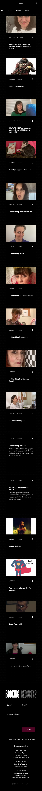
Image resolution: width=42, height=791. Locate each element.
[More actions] (33, 37)
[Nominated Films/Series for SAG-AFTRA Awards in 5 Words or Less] (21, 24)
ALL (2, 10)
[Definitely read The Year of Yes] (21, 149)
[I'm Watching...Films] (21, 233)
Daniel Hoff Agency (21, 764)
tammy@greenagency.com (21, 757)
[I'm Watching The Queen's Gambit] (21, 358)
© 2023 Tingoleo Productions (21, 784)
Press (10, 10)
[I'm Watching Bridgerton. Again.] (21, 275)
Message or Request (15, 714)
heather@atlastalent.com (20, 778)
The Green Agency (21, 753)
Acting (18, 10)
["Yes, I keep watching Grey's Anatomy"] (21, 567)
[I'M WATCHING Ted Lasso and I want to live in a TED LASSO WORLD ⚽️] (21, 107)
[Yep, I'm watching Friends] (21, 400)
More (27, 10)
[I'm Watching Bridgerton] (21, 316)
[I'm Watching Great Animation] (21, 191)
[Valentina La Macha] (21, 66)
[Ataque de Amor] (21, 526)
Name (9, 705)
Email (24, 705)
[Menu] (3, 3)
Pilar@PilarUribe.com (28, 739)
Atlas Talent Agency (21, 773)
